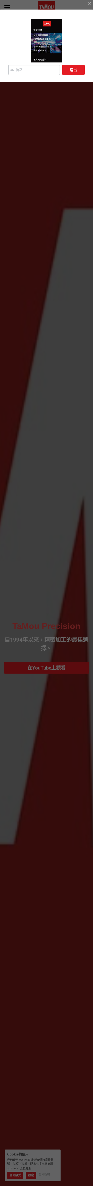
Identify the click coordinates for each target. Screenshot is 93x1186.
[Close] (89, 3)
